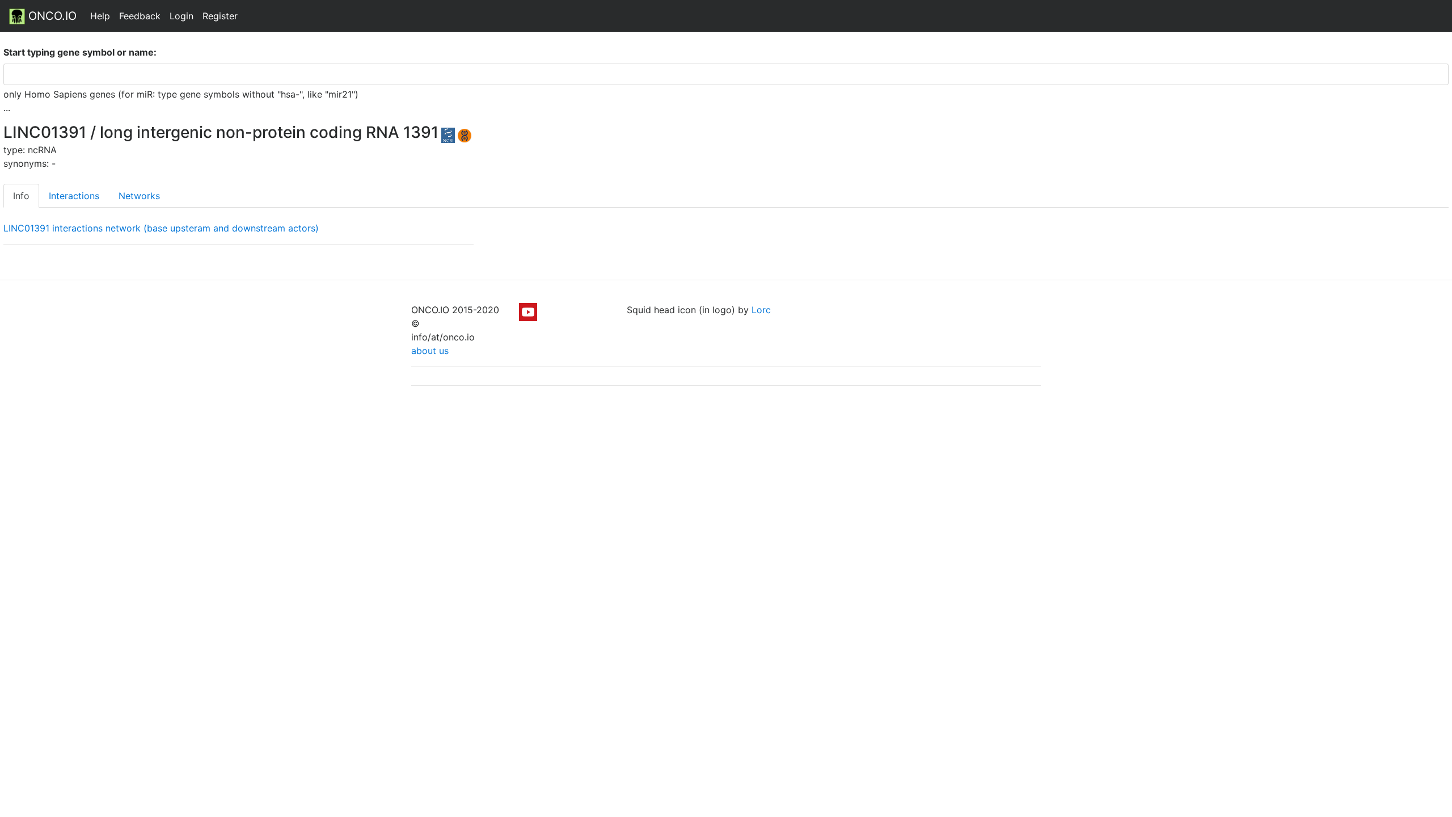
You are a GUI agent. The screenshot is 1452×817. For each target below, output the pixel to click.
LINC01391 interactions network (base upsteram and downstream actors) (161, 228)
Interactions (74, 195)
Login (181, 16)
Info (21, 195)
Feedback (140, 16)
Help (100, 16)
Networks (139, 195)
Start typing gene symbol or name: (80, 52)
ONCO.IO (51, 16)
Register (220, 16)
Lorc (761, 309)
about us (430, 350)
